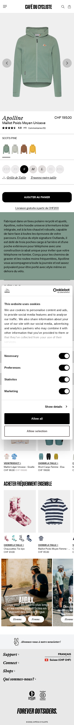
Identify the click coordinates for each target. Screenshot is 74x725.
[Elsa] (41, 456)
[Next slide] (67, 63)
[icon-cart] (69, 6)
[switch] (64, 368)
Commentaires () (37, 128)
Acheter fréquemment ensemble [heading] (28, 484)
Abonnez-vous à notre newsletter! (41, 641)
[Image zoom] (37, 62)
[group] (20, 440)
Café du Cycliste (40, 722)
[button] (37, 197)
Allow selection (37, 431)
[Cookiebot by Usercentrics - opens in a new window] (53, 290)
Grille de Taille (16, 177)
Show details (53, 406)
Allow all (37, 418)
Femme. (36, 619)
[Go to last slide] (7, 63)
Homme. (17, 619)
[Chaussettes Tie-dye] (20, 511)
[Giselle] (7, 456)
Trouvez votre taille (43, 177)
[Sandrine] (54, 511)
